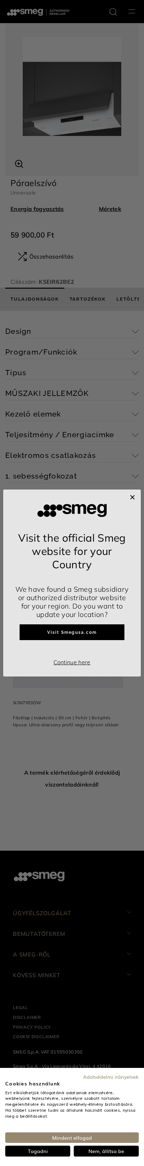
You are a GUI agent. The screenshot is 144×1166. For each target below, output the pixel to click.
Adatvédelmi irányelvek (111, 1076)
